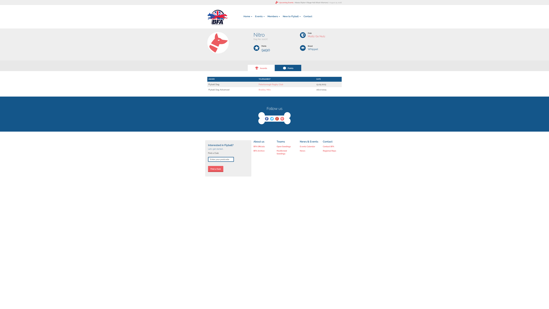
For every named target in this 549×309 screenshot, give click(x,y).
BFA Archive (258, 151)
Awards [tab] (263, 68)
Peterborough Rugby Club (271, 84)
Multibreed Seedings (282, 152)
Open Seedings (284, 146)
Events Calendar (307, 146)
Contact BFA (328, 146)
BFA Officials (259, 146)
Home (247, 16)
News (302, 151)
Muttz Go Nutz (316, 36)
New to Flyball (291, 16)
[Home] (217, 17)
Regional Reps (329, 151)
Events (259, 16)
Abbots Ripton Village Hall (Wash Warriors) (311, 3)
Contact (308, 16)
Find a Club (215, 169)
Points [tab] (290, 68)
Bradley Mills (265, 90)
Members (273, 16)
